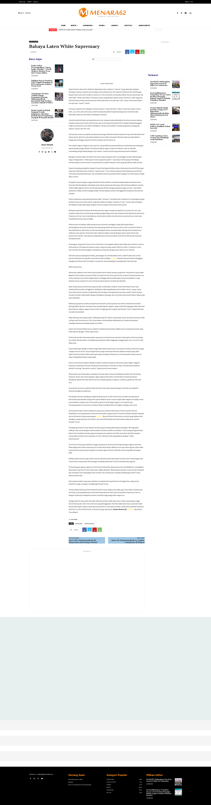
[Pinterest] (137, 52)
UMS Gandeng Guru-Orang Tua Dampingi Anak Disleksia (159, 138)
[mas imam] (47, 135)
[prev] (157, 29)
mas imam (47, 145)
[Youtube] (185, 13)
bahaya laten (78, 523)
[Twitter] (181, 13)
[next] (160, 29)
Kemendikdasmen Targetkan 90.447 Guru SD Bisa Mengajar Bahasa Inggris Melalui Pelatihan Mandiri (160, 96)
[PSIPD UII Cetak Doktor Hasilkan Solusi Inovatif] (176, 127)
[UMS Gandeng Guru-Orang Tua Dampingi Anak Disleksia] (176, 138)
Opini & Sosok (33, 41)
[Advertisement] (87, 581)
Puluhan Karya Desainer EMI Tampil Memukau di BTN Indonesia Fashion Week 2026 (42, 83)
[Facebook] (177, 13)
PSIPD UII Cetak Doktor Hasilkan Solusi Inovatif (75, 30)
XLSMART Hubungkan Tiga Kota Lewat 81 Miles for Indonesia (160, 83)
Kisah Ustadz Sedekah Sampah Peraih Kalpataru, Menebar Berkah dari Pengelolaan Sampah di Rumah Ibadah (42, 114)
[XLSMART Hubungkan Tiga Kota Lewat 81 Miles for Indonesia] (176, 84)
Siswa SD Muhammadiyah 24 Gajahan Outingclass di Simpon (128, 541)
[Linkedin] (45, 151)
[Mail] (49, 151)
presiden (113, 258)
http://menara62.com (47, 148)
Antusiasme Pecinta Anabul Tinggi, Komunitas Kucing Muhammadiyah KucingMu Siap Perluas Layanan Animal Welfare (42, 98)
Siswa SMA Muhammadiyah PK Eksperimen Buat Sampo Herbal (83, 541)
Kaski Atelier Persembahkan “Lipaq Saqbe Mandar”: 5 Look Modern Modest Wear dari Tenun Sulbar (41, 69)
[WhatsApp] (142, 52)
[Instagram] (42, 151)
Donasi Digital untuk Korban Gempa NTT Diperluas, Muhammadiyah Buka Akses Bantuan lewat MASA (159, 112)
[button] (190, 13)
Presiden (99, 416)
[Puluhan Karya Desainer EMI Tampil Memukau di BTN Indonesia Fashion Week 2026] (59, 83)
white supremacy (89, 523)
